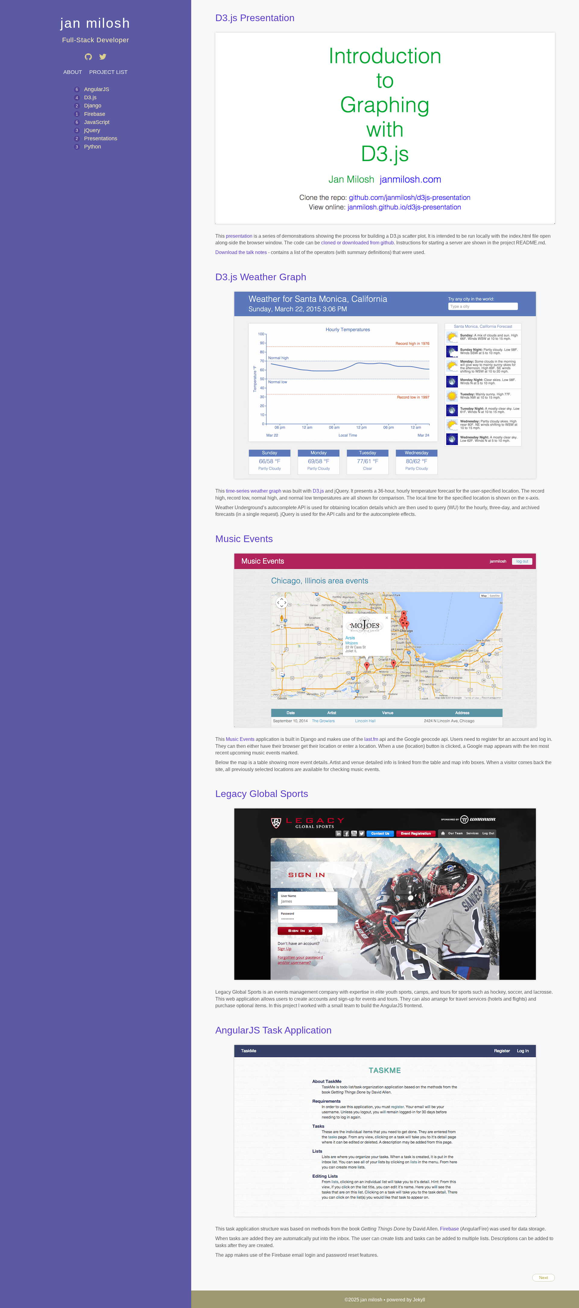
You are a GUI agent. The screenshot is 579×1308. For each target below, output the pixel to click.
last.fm (371, 739)
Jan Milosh (95, 23)
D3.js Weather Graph (260, 276)
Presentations (100, 138)
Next (543, 1277)
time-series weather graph (253, 491)
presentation (239, 236)
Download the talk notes (241, 252)
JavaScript (96, 122)
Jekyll (419, 1299)
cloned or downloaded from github (357, 242)
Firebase (94, 114)
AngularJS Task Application (273, 1030)
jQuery (92, 130)
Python (92, 147)
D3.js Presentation (255, 17)
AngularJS (96, 89)
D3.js (90, 97)
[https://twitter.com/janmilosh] (102, 64)
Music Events (244, 538)
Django (92, 106)
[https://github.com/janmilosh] (89, 64)
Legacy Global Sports (261, 793)
